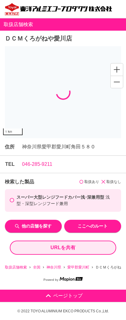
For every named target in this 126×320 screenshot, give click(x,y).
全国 (36, 267)
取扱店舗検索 (16, 267)
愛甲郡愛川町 (78, 267)
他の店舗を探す (37, 225)
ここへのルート (93, 225)
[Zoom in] (117, 69)
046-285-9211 (37, 164)
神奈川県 (53, 267)
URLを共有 (63, 247)
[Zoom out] (117, 82)
